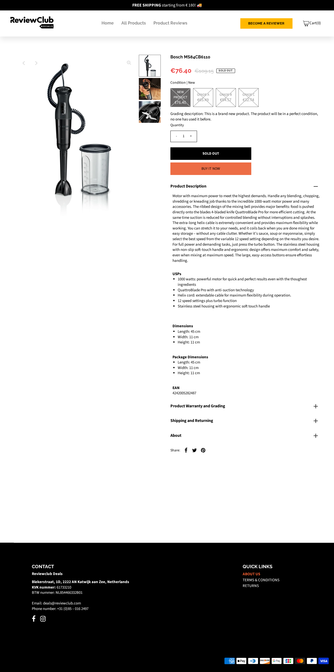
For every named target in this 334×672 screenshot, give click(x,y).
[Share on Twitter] (195, 450)
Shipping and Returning (191, 420)
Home (108, 23)
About (175, 435)
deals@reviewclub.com (62, 603)
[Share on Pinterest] (203, 450)
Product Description (188, 186)
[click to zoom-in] (129, 63)
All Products (133, 23)
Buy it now (210, 168)
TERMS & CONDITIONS (261, 580)
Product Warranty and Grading (197, 406)
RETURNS (251, 586)
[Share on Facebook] (186, 450)
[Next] (36, 63)
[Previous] (23, 63)
